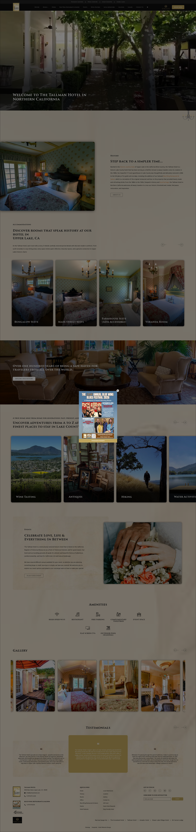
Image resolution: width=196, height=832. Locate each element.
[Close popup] (118, 390)
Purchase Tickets (98, 441)
